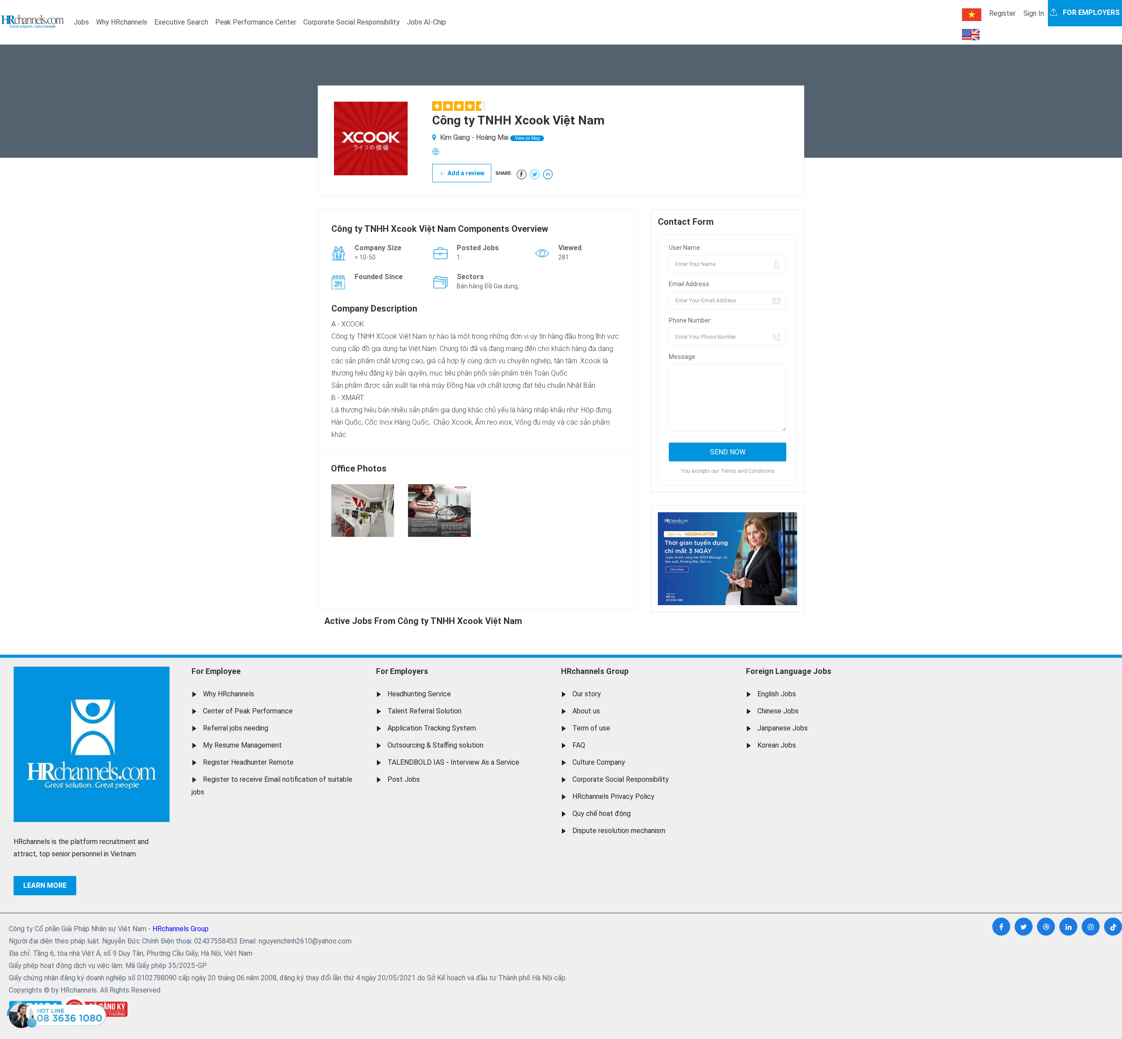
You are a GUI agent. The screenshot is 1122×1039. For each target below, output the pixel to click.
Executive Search (181, 22)
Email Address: (689, 283)
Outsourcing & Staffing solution (435, 745)
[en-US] (971, 34)
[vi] (971, 14)
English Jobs (776, 694)
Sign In (1033, 13)
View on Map (527, 138)
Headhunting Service (419, 694)
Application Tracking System (431, 728)
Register (1002, 13)
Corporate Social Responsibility (351, 22)
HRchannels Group (594, 671)
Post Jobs (403, 779)
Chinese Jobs (778, 711)
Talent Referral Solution (424, 711)
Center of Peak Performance (248, 711)
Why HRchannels (121, 22)
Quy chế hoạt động (601, 813)
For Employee (216, 671)
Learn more (45, 885)
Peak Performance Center (255, 22)
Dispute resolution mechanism (618, 830)
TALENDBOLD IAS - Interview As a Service (453, 762)
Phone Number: (690, 320)
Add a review (465, 173)
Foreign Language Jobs (788, 671)
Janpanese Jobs (782, 728)
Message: (682, 356)
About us (586, 711)
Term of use (591, 728)
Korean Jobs (776, 745)
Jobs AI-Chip (426, 22)
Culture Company (598, 762)
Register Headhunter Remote (248, 762)
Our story (586, 694)
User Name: (685, 247)
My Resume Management (242, 745)
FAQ (578, 745)
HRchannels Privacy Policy (613, 796)
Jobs (81, 22)
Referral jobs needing (235, 728)
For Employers (402, 671)
